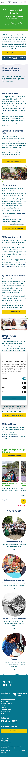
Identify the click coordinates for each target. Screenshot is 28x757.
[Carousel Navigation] (14, 501)
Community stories (6, 709)
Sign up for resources (14, 53)
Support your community (8, 699)
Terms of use (4, 740)
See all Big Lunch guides (14, 455)
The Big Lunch (5, 701)
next (23, 501)
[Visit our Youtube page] (15, 721)
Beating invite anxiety (14, 161)
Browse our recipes (14, 311)
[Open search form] (22, 2)
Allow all (14, 398)
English (3, 2)
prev (4, 501)
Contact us (4, 714)
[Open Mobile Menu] (25, 2)
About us (3, 707)
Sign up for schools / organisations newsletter (14, 58)
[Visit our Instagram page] (9, 721)
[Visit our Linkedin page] (12, 721)
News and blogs (5, 711)
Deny (14, 402)
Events (3, 705)
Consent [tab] (5, 354)
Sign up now (14, 731)
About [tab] (23, 354)
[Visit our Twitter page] (6, 721)
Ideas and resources (6, 703)
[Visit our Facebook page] (2, 721)
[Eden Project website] (7, 684)
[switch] (24, 383)
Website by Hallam (6, 742)
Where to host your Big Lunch (14, 228)
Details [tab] (14, 354)
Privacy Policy (5, 738)
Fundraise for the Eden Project (14, 415)
